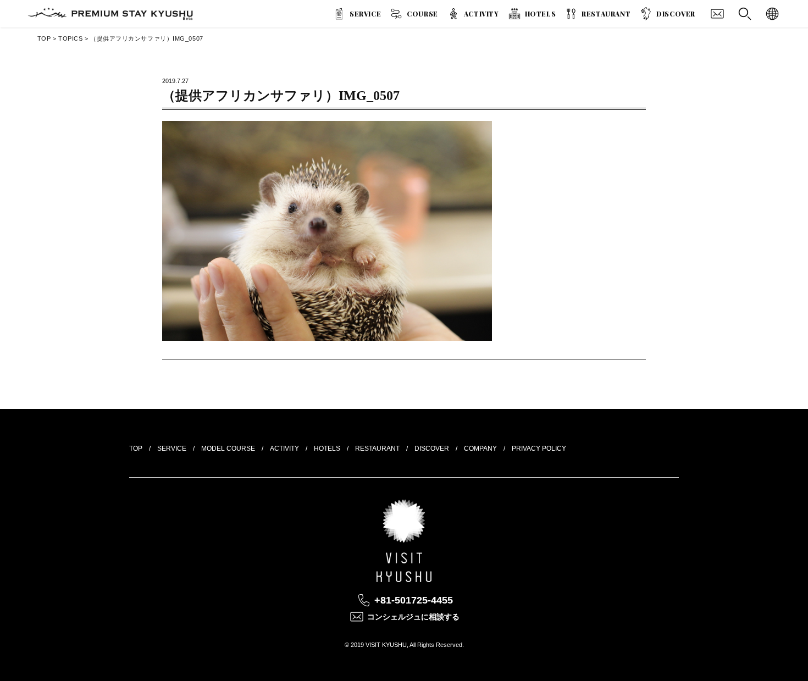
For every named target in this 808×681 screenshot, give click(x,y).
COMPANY (480, 448)
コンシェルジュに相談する (413, 616)
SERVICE (365, 13)
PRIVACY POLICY (539, 448)
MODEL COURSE (228, 448)
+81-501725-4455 (413, 600)
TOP (44, 38)
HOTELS (540, 13)
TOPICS (70, 38)
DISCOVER (675, 13)
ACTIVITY (481, 13)
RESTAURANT (606, 13)
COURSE (422, 13)
